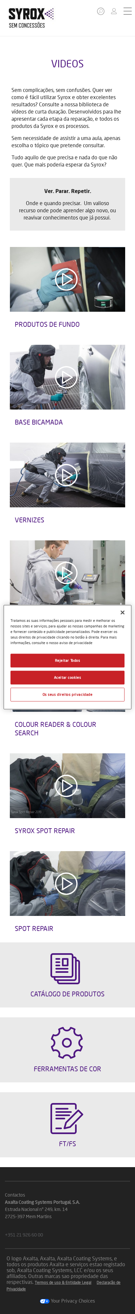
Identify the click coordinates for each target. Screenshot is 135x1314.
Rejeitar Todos (67, 660)
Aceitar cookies (67, 677)
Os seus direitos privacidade (68, 694)
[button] (101, 13)
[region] (67, 657)
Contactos (15, 1195)
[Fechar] (122, 612)
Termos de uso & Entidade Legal (63, 1282)
